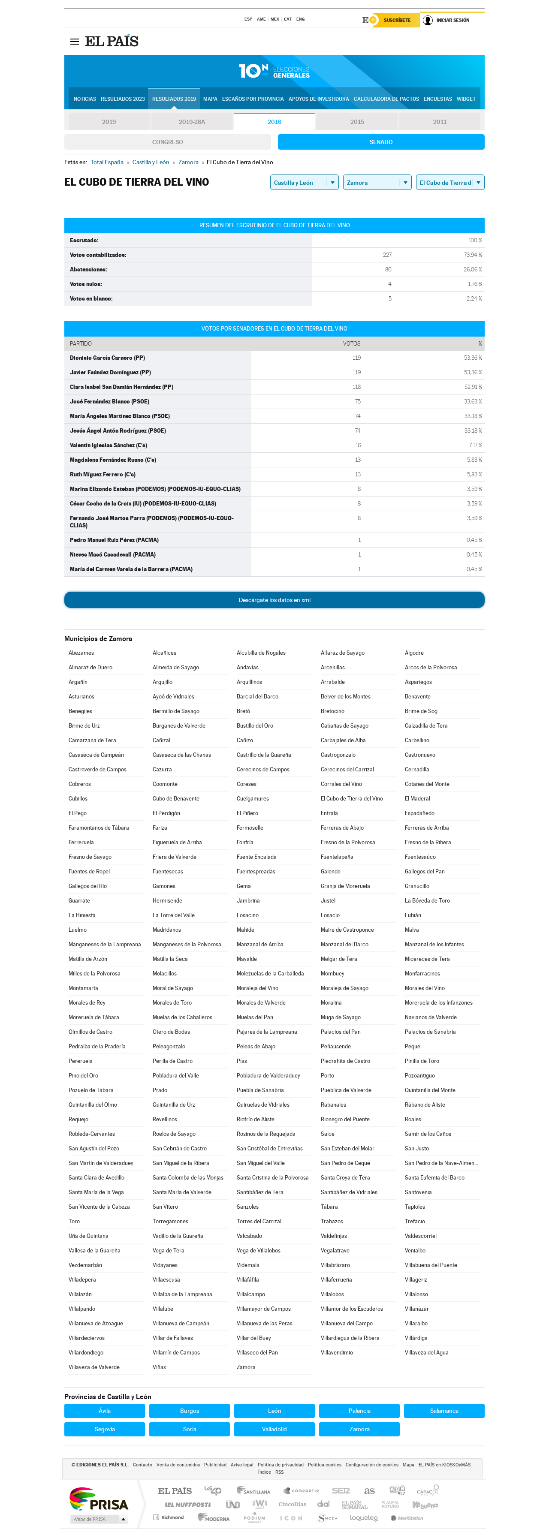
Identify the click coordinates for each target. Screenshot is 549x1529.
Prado (160, 1090)
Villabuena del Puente (431, 1265)
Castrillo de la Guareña (264, 755)
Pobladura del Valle (176, 1075)
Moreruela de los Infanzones (439, 1002)
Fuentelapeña (337, 857)
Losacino (248, 915)
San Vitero (165, 1207)
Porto (327, 1075)
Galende (331, 871)
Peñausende (336, 1046)
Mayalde (247, 959)
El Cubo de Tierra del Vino (352, 798)
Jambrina (248, 900)
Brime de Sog (421, 711)
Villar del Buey (254, 1338)
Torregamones (170, 1221)
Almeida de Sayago (176, 667)
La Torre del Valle (174, 915)
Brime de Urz (84, 725)
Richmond (169, 1517)
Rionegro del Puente (345, 1119)
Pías (242, 1061)
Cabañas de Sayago (344, 725)
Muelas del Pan (255, 1017)
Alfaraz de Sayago (343, 653)
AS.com (365, 1491)
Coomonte (165, 784)
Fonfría (245, 842)
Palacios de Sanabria (430, 1032)
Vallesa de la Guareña (95, 1250)
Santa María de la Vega (96, 1192)
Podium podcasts (254, 1517)
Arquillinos (249, 682)
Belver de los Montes (346, 696)
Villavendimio (337, 1352)
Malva (412, 930)
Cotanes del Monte (427, 784)
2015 (357, 121)
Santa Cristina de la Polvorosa (273, 1177)
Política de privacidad (281, 1465)
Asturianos (81, 696)
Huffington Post (186, 1504)
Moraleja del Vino (257, 988)
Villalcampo (251, 1294)
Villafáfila (248, 1279)
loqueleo (364, 1517)
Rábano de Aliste (425, 1105)
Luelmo (78, 930)
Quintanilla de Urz (174, 1105)
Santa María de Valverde (182, 1192)
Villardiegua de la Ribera (350, 1338)
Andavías (248, 667)
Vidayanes (165, 1265)
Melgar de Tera (339, 959)
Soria (189, 1429)
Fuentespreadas (256, 871)
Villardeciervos (87, 1338)
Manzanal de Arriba (260, 944)
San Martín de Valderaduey (101, 1163)
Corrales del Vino (341, 784)
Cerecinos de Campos (263, 769)
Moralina (331, 1002)
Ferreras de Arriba (427, 828)
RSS (279, 1472)
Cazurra (162, 769)
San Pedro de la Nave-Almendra (442, 1163)
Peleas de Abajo (256, 1046)
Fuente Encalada (257, 857)
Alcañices (164, 653)
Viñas (159, 1367)
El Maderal (417, 798)
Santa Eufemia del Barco (435, 1177)
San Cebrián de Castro (180, 1148)
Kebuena (417, 1504)
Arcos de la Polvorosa (431, 667)
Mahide (245, 930)
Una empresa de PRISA (99, 1498)
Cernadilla (417, 769)
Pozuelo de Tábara (91, 1090)
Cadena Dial (324, 1504)
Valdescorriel (421, 1236)
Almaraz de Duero (90, 667)
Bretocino (332, 711)
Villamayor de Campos (264, 1309)
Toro (74, 1221)
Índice (264, 1472)
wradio (258, 1504)
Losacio (330, 915)
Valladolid (274, 1429)
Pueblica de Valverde (346, 1090)
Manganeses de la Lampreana (105, 944)
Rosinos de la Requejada (266, 1134)
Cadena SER (338, 1491)
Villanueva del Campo (347, 1323)
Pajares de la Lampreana (267, 1032)
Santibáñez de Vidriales (349, 1192)
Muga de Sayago (341, 1017)
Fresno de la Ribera (428, 842)
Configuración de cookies (372, 1465)
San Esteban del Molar (347, 1148)
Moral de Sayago (173, 988)
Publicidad (215, 1465)
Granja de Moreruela (345, 886)
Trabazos (332, 1221)
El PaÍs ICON (291, 1517)
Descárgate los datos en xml (275, 599)
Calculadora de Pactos (386, 99)
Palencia (360, 1410)
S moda (327, 1517)
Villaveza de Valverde (94, 1367)
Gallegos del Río (88, 886)
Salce (328, 1134)
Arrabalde (333, 682)
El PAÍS (174, 1491)
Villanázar (417, 1309)
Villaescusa (166, 1279)
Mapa (210, 99)
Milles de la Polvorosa (95, 973)
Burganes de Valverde (179, 725)
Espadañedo (419, 813)
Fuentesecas (168, 871)
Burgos (189, 1410)
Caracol (425, 1491)
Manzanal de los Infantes (434, 944)
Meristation (405, 1517)
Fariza (160, 828)
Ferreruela (81, 842)
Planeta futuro (387, 1504)
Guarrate (79, 900)
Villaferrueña (336, 1279)
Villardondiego (86, 1352)
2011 (439, 121)
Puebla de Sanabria (260, 1090)
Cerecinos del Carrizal (347, 769)
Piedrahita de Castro (345, 1061)
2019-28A (192, 121)
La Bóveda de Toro (427, 900)
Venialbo (415, 1250)
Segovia (105, 1429)
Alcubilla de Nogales (261, 653)
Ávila (105, 1410)
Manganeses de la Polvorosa (187, 944)
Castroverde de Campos (98, 769)
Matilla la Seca (170, 959)
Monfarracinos (422, 973)
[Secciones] (74, 41)
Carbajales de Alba (343, 740)
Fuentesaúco (420, 857)
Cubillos (78, 798)
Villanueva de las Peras (265, 1323)
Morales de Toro (172, 1002)
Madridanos (167, 930)
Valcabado (249, 1236)
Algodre (414, 653)
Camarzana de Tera (92, 740)
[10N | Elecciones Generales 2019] (274, 71)
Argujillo (162, 682)
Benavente (418, 696)
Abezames (81, 653)
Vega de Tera (168, 1250)
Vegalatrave (335, 1250)
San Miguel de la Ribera (181, 1163)
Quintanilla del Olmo (93, 1105)
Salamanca (444, 1410)
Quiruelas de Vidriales (263, 1105)
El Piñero (247, 813)
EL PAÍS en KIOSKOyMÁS (445, 1465)
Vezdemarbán (85, 1265)
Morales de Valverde (261, 1002)
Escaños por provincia (253, 99)
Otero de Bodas (171, 1032)
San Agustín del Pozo (94, 1148)
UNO (234, 1504)
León (274, 1410)
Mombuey (332, 973)
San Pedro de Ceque (345, 1163)
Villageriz (416, 1279)
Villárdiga (416, 1338)
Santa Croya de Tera (345, 1177)
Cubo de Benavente (176, 798)
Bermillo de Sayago (176, 711)
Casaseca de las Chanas (182, 755)
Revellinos (165, 1119)
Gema (244, 886)
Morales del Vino (425, 988)
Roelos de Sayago (174, 1134)
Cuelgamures (253, 798)
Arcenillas (333, 667)
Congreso (167, 141)
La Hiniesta (82, 915)
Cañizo (245, 740)
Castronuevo (420, 755)
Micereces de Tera (427, 959)
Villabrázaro (335, 1265)
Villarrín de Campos (176, 1352)
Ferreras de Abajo (342, 828)
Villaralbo (416, 1323)
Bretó (243, 711)
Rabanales (333, 1105)
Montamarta (83, 988)
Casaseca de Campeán (96, 755)
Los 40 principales (216, 1491)
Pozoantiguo (420, 1075)
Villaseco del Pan (257, 1352)
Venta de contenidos (178, 1465)
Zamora (246, 1367)
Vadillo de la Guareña (178, 1236)
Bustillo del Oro (255, 725)
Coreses (246, 784)
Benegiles (80, 711)
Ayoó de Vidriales (173, 696)
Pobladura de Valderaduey (268, 1075)
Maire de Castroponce (347, 930)
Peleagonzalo (169, 1046)
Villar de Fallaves (173, 1338)
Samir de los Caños (428, 1134)
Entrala (329, 813)
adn (394, 1491)
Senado (381, 141)
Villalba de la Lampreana (182, 1294)
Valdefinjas (334, 1236)
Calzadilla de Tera (426, 725)
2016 (274, 121)
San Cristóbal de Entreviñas (270, 1148)
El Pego (78, 813)
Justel (328, 900)
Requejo (78, 1119)
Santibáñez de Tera (260, 1192)
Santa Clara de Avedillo (96, 1177)
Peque (412, 1046)
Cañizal (161, 740)
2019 (109, 121)
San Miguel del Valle (261, 1163)
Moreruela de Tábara (94, 1017)
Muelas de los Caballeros (182, 1017)
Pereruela (81, 1061)
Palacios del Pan (341, 1032)
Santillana (256, 1491)
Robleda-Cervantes (92, 1134)
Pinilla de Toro (422, 1061)
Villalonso (416, 1294)
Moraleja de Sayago (344, 988)
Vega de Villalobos (259, 1250)
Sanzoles (248, 1207)
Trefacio (415, 1221)
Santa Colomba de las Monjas (188, 1177)
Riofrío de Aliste (255, 1119)
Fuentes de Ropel (89, 871)
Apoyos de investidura (319, 99)
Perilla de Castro (173, 1061)
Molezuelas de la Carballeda (270, 973)
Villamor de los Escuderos (352, 1309)
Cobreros (80, 784)
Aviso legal (242, 1465)
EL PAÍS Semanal (355, 1504)
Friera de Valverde (174, 857)
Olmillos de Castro (90, 1032)
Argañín (78, 682)
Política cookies (324, 1465)
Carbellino (417, 740)
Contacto (142, 1465)
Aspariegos (418, 682)
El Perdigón (166, 813)
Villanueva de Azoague (96, 1323)
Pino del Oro (83, 1075)
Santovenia (418, 1192)
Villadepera (82, 1279)
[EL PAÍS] (113, 41)
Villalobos (332, 1294)
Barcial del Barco (257, 696)
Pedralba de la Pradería (97, 1046)
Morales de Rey (87, 1002)
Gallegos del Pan (425, 871)
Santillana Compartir (301, 1491)
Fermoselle (250, 828)
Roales (413, 1119)
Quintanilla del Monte (430, 1090)
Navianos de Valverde (431, 1017)
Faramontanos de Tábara (99, 828)
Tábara (329, 1207)
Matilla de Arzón (88, 959)
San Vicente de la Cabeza (99, 1207)
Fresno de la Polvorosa (348, 842)
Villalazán (80, 1294)
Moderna (211, 1517)
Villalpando (82, 1309)
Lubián (413, 915)
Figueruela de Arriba (177, 842)
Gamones (164, 886)
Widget (466, 99)
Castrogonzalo (338, 755)
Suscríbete (397, 20)
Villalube (163, 1309)
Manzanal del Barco (344, 944)
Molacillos (165, 973)
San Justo (417, 1148)
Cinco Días (291, 1504)
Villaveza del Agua (427, 1352)
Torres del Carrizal (259, 1221)
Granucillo (417, 886)
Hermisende (167, 900)
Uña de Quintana (89, 1236)
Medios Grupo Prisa (98, 1519)
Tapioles (415, 1207)
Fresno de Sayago (90, 857)
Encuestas (438, 99)
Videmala (248, 1265)
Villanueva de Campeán (181, 1323)
